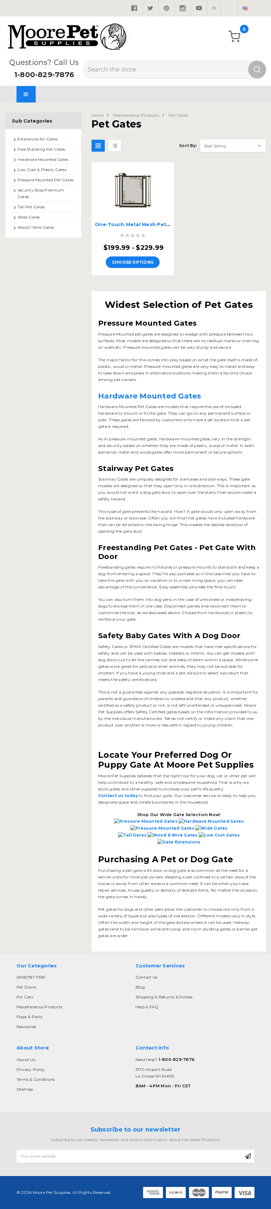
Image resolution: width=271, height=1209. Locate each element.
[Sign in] (229, 8)
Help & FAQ (147, 1006)
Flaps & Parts (29, 1016)
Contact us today (118, 795)
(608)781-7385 (31, 977)
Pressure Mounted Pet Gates (45, 179)
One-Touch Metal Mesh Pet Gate (137, 224)
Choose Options (132, 262)
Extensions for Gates (38, 138)
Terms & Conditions (36, 1079)
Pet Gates (178, 115)
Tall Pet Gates (31, 206)
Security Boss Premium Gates (41, 193)
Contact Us (146, 977)
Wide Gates (29, 217)
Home (97, 115)
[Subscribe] (247, 1156)
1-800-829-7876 (44, 74)
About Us (26, 1059)
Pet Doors (26, 987)
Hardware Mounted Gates (43, 159)
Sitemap (25, 1089)
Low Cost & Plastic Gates (42, 169)
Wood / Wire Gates (36, 227)
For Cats (25, 996)
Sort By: (188, 145)
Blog (140, 987)
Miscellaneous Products (136, 115)
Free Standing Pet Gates (41, 149)
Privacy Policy (31, 1069)
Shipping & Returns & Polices (164, 996)
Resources (26, 1026)
